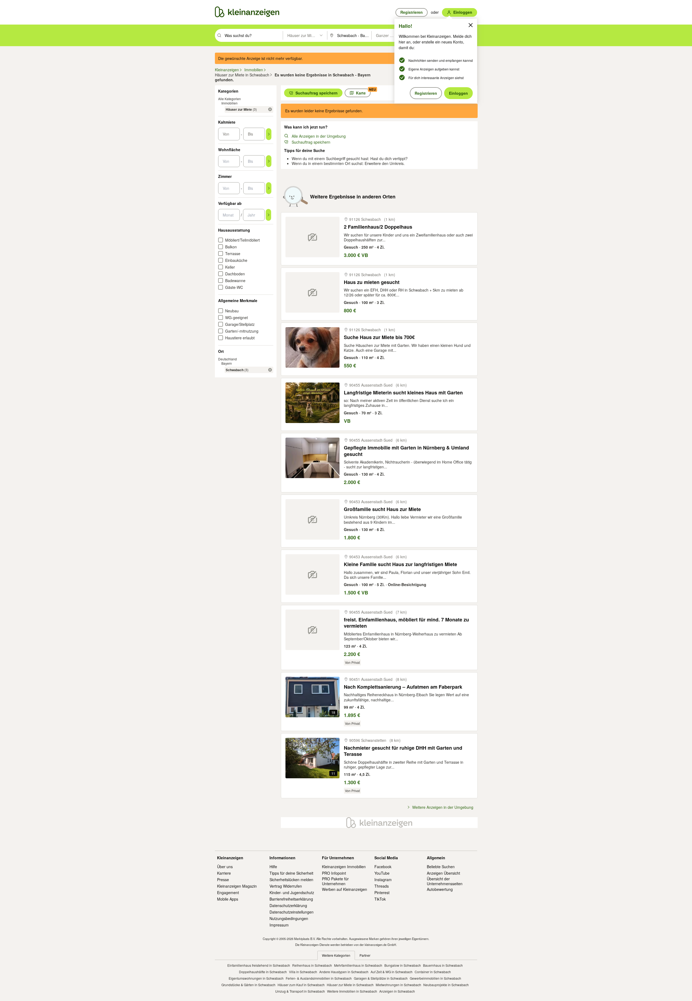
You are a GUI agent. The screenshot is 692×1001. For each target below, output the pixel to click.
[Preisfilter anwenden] (268, 134)
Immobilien (229, 103)
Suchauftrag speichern (311, 142)
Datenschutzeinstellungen (292, 912)
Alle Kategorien (229, 98)
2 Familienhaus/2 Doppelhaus (378, 227)
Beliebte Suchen (441, 866)
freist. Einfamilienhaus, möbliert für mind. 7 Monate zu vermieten (406, 623)
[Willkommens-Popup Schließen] (470, 25)
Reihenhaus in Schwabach (312, 965)
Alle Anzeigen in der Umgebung (319, 136)
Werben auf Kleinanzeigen (344, 889)
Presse (223, 879)
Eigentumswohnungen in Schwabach (256, 978)
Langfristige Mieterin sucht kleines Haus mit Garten (403, 393)
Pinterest (382, 892)
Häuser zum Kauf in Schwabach (301, 984)
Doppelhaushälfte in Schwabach (263, 971)
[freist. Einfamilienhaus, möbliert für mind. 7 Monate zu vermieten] (312, 630)
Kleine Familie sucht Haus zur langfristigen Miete (400, 564)
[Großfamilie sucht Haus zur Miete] (312, 519)
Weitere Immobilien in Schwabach (352, 991)
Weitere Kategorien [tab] (336, 955)
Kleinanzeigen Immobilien (344, 866)
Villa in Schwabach (303, 971)
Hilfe (273, 866)
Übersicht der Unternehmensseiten (445, 881)
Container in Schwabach (433, 971)
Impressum (279, 925)
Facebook (382, 866)
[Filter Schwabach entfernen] (270, 370)
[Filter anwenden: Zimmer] (268, 188)
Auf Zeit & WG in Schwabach (391, 971)
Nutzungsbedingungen (289, 918)
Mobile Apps (227, 899)
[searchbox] (253, 35)
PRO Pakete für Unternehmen (335, 881)
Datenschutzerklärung (288, 905)
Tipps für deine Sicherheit (291, 873)
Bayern (226, 363)
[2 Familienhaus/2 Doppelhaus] (312, 237)
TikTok (380, 899)
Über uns (225, 866)
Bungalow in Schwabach (402, 965)
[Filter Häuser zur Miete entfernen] (270, 109)
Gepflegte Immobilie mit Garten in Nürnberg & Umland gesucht (406, 451)
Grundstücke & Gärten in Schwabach (248, 984)
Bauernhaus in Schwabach (443, 965)
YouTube (382, 873)
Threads (381, 886)
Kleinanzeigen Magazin (237, 886)
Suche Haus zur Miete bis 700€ (379, 337)
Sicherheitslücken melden (291, 879)
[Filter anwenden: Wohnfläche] (268, 161)
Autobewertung (440, 889)
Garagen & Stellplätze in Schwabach (381, 978)
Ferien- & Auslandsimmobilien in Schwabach (319, 978)
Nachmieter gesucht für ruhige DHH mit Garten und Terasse (403, 751)
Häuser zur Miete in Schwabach (350, 984)
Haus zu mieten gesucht (372, 282)
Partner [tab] (365, 955)
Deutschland (227, 359)
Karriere (224, 873)
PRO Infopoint (334, 873)
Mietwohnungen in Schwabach (398, 984)
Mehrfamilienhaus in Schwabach (358, 965)
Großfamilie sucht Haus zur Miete (382, 509)
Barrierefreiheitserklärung (291, 899)
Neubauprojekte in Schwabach (446, 984)
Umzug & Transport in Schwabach (300, 991)
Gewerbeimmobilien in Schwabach (435, 978)
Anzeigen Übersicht (443, 873)
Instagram (383, 879)
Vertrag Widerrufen (286, 886)
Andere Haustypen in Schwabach (343, 971)
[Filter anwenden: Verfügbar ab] (268, 215)
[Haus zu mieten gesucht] (312, 292)
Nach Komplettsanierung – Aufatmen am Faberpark (403, 687)
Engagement (228, 892)
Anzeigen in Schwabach (397, 991)
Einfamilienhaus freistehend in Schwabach (258, 965)
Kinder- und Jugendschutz (292, 892)
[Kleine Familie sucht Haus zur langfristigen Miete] (312, 574)
